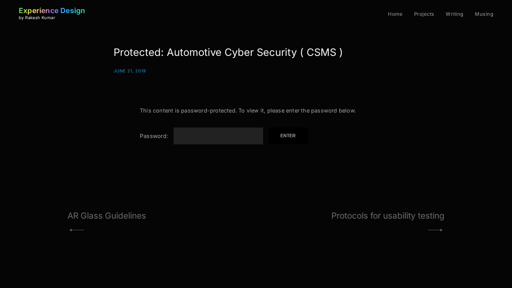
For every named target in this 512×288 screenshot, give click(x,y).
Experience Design (52, 10)
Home (395, 14)
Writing (455, 14)
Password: (155, 136)
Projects (424, 14)
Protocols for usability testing (388, 215)
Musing (484, 14)
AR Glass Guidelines (106, 215)
